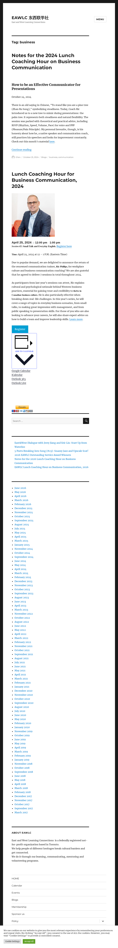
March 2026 (21, 500)
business (53, 157)
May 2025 (20, 532)
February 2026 (23, 504)
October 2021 (22, 650)
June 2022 (20, 625)
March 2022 (21, 638)
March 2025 (21, 540)
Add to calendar (24, 351)
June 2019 (20, 739)
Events (16, 892)
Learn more (76, 319)
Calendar (17, 885)
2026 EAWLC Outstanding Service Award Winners (43, 455)
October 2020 (22, 698)
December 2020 (23, 690)
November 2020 (24, 694)
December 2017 (23, 796)
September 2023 (24, 593)
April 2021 (20, 674)
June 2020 (20, 715)
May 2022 (20, 629)
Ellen (18, 157)
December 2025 (23, 508)
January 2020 (22, 727)
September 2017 (24, 808)
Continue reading (22, 149)
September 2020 (24, 702)
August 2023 (22, 597)
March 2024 (21, 573)
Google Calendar (21, 370)
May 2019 (20, 743)
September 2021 (24, 654)
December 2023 (23, 581)
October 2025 (22, 516)
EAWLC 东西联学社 (30, 17)
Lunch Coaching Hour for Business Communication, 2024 (44, 180)
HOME (15, 878)
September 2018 (24, 771)
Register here (64, 246)
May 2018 (20, 780)
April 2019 (20, 747)
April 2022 (20, 634)
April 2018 (20, 784)
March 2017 (21, 812)
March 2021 (21, 678)
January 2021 (22, 686)
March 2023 (21, 609)
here (52, 141)
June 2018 (20, 775)
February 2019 (23, 755)
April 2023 (20, 605)
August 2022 (22, 621)
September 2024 (24, 556)
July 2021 (20, 662)
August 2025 (22, 524)
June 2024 (20, 561)
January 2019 (22, 759)
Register (20, 329)
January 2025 (22, 544)
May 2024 (20, 565)
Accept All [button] (29, 941)
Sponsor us (18, 914)
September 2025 (24, 520)
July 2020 (20, 711)
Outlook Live (19, 383)
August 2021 (21, 658)
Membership (19, 907)
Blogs (44, 157)
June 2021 (20, 666)
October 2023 (22, 589)
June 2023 (20, 601)
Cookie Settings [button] (12, 941)
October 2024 (22, 552)
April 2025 (20, 536)
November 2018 (23, 763)
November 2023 (24, 585)
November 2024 (24, 548)
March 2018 (21, 788)
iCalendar (17, 374)
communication (66, 157)
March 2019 (21, 751)
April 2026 (20, 496)
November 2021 (23, 646)
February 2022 (23, 642)
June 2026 (20, 488)
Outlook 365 (19, 378)
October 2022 (22, 617)
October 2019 (22, 735)
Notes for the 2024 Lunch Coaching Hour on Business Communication (46, 61)
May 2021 (20, 670)
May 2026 (20, 492)
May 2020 (20, 719)
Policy (15, 921)
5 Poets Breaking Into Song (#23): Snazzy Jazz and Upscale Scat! (51, 450)
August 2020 (22, 707)
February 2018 (23, 792)
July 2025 (20, 528)
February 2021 (23, 682)
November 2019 (24, 731)
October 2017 (22, 804)
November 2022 (24, 613)
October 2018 (22, 767)
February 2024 (23, 577)
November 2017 (23, 800)
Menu (100, 19)
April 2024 (20, 569)
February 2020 (23, 723)
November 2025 (24, 512)
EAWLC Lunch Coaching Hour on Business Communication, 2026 (51, 467)
